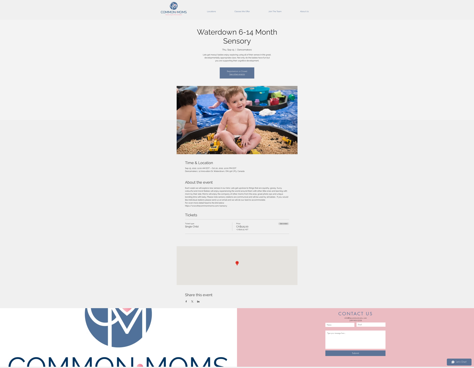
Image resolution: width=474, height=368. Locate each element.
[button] (211, 10)
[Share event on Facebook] (186, 301)
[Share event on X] (192, 301)
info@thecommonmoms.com (355, 318)
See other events (237, 74)
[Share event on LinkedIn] (198, 301)
